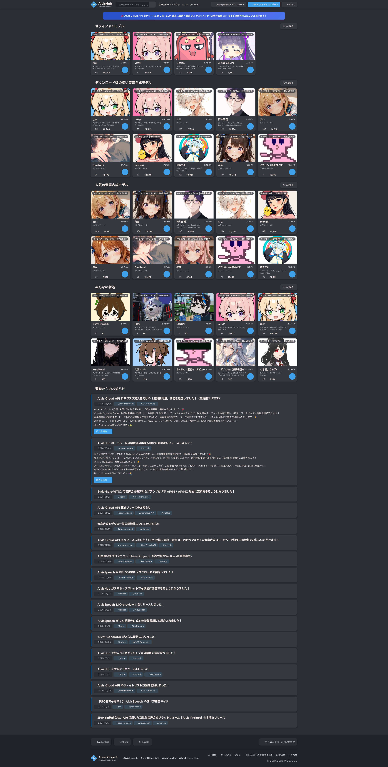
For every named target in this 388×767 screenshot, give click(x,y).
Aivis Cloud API (150, 758)
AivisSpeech (130, 758)
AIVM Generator (189, 758)
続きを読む (101, 431)
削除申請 (280, 755)
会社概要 (292, 755)
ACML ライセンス (191, 4)
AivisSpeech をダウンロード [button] (230, 4)
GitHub (124, 742)
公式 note (144, 742)
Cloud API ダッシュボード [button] (265, 4)
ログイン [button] (291, 4)
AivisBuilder (169, 758)
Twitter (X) (103, 742)
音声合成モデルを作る (169, 4)
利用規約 (212, 755)
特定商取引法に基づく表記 (259, 755)
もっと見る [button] (288, 26)
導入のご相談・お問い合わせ (280, 742)
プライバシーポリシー (231, 755)
